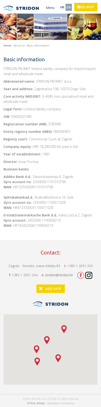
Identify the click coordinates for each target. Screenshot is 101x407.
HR (62, 7)
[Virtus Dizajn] (50, 403)
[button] (64, 329)
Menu (50, 7)
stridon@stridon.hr (59, 275)
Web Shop (86, 7)
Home (7, 45)
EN (69, 7)
